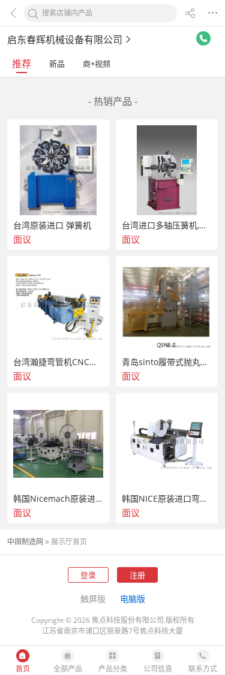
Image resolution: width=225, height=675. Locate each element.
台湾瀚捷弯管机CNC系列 (58, 362)
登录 (88, 574)
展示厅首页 (69, 542)
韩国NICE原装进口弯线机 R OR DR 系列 (167, 499)
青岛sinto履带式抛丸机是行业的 (167, 362)
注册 (137, 574)
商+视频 (96, 63)
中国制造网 (25, 542)
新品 (57, 63)
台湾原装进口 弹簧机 (52, 225)
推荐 (21, 63)
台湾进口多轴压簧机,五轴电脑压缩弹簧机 (167, 225)
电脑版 (132, 598)
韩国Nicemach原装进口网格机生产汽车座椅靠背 (58, 499)
